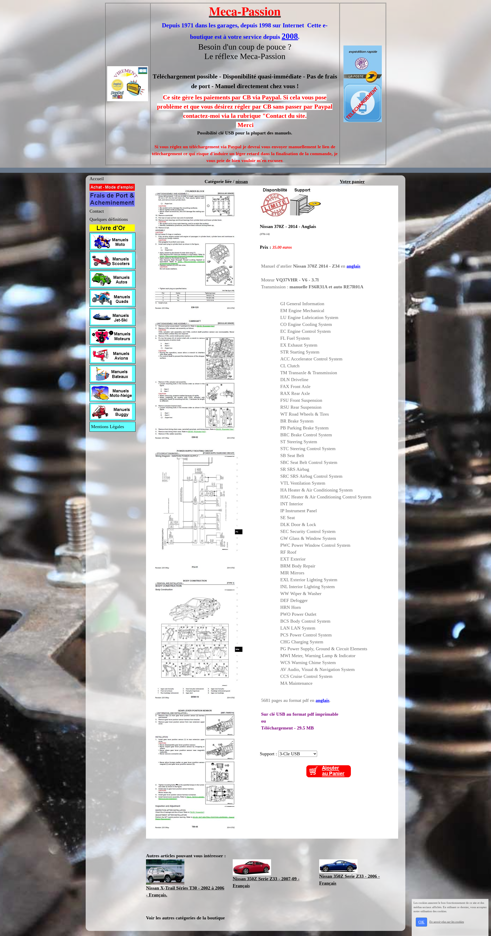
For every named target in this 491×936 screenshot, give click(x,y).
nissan (242, 181)
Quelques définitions (109, 219)
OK (421, 922)
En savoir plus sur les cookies (446, 921)
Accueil (97, 178)
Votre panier (352, 181)
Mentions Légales (107, 426)
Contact (97, 211)
